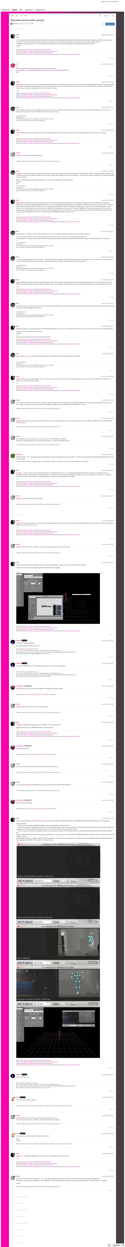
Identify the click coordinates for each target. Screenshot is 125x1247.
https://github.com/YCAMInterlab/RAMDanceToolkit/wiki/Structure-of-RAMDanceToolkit (42, 70)
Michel (18, 1097)
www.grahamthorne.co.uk (31, 649)
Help (21, 10)
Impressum (115, 1)
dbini (17, 107)
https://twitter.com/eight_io (27, 51)
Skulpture (19, 640)
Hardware (16, 23)
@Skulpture (19, 724)
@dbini (18, 132)
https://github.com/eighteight (27, 52)
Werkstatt (29, 10)
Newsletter (40, 10)
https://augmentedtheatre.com (72, 54)
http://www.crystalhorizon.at (35, 694)
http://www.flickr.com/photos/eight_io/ (48, 51)
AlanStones (19, 454)
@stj (17, 84)
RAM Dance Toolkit (22, 155)
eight (17, 34)
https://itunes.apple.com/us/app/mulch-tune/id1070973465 (37, 54)
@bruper (19, 473)
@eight (20, 173)
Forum (14, 10)
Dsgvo (108, 1)
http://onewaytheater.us (45, 49)
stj (17, 64)
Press (103, 1)
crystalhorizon (20, 686)
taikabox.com (19, 117)
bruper (18, 153)
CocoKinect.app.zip (42, 821)
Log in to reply (110, 24)
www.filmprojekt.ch (29, 1105)
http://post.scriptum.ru (26, 49)
